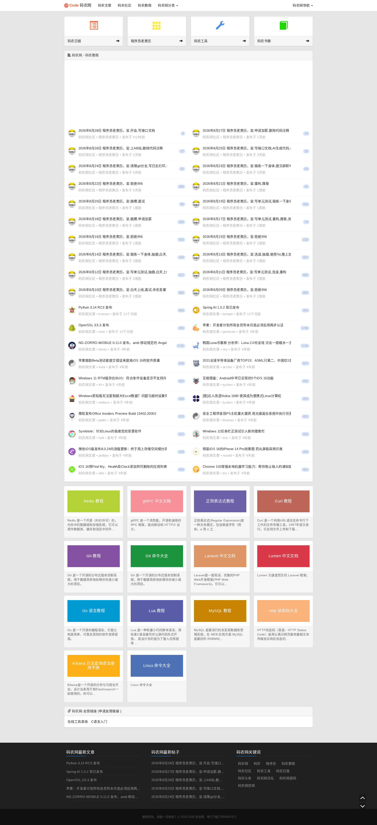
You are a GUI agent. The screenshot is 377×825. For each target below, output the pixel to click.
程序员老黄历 (109, 137)
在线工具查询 (78, 721)
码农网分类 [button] (167, 5)
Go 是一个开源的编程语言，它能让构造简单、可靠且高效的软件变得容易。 (92, 634)
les (225, 473)
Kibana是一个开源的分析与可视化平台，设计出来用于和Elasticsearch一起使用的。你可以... (93, 689)
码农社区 (124, 5)
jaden (103, 420)
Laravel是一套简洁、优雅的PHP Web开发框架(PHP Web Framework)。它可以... (217, 579)
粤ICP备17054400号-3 (221, 816)
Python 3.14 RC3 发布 (83, 763)
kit (100, 385)
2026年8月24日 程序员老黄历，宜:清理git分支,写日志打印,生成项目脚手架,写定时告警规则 (219, 797)
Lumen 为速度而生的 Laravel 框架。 (283, 575)
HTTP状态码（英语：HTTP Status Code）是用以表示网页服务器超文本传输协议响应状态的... (283, 634)
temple (228, 314)
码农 (257, 763)
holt (101, 438)
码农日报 (283, 771)
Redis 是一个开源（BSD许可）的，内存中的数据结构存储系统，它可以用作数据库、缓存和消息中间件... (92, 525)
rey (225, 349)
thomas (228, 420)
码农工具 (264, 771)
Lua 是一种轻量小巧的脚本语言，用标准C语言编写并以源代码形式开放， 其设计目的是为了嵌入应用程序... (156, 636)
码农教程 (144, 5)
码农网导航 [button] (302, 5)
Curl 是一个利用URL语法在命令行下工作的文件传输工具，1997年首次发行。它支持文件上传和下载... (283, 525)
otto (101, 473)
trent (102, 367)
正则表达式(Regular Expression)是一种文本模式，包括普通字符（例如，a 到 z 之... (219, 525)
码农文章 (104, 5)
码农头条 (245, 778)
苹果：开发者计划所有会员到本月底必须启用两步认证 (106, 788)
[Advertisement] (188, 92)
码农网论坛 (265, 778)
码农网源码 (287, 778)
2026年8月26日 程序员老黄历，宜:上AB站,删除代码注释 (193, 780)
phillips (104, 455)
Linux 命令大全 (141, 685)
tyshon (228, 385)
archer (228, 367)
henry (103, 349)
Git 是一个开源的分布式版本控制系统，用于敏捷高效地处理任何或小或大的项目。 (92, 579)
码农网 (80, 5)
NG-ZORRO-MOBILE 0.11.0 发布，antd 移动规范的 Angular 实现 (115, 797)
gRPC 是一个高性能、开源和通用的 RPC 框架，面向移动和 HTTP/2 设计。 (156, 525)
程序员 (271, 763)
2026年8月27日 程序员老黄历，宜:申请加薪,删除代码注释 (194, 771)
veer (102, 331)
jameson (229, 331)
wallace (104, 402)
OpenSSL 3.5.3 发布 (81, 780)
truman (104, 314)
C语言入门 (99, 721)
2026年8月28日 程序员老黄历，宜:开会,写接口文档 (189, 763)
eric (225, 438)
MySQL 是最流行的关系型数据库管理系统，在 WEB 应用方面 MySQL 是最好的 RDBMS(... (218, 634)
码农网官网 (246, 785)
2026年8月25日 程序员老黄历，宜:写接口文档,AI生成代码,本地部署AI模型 (206, 788)
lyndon (228, 402)
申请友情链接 (109, 711)
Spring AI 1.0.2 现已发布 (84, 771)
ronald (227, 455)
